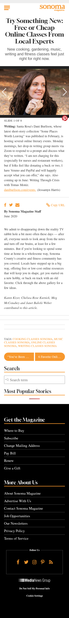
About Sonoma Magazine (22, 493)
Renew (9, 460)
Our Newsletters (16, 523)
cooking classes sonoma (33, 339)
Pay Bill (10, 453)
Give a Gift (12, 468)
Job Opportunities (17, 515)
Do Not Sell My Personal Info (34, 588)
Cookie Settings (34, 595)
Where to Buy (14, 430)
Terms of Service (16, 538)
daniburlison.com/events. (20, 190)
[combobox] (34, 380)
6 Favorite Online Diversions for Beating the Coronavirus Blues (51, 357)
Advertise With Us (17, 500)
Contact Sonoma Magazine (23, 508)
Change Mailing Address (22, 445)
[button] (4, 92)
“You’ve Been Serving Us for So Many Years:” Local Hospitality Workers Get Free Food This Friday (20, 357)
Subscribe (11, 438)
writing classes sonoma (37, 346)
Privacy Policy (14, 530)
